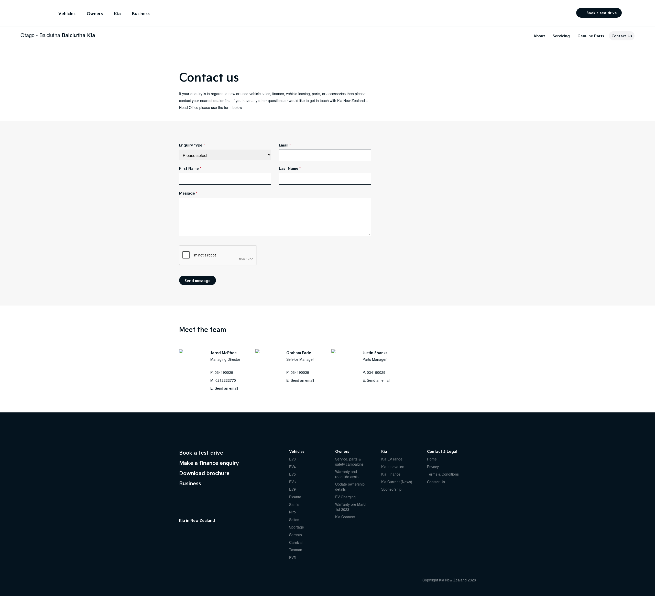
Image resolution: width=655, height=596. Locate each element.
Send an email (226, 388)
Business (141, 13)
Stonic (294, 504)
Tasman (295, 549)
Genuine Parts (590, 35)
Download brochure (204, 473)
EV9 (292, 489)
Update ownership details (350, 486)
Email (283, 145)
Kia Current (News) (396, 481)
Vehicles (66, 13)
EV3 (292, 459)
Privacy (433, 466)
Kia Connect (345, 516)
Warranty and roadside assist (347, 474)
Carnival (295, 542)
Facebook (181, 532)
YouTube (191, 532)
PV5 (292, 557)
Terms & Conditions (443, 474)
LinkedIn (212, 532)
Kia (33, 13)
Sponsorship (391, 489)
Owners (95, 13)
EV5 (292, 474)
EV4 (292, 466)
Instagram (202, 532)
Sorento (295, 534)
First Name (189, 168)
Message (187, 193)
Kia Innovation (392, 466)
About (539, 35)
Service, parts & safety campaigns (349, 461)
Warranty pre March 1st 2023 (351, 507)
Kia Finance (390, 474)
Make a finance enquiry (209, 462)
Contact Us (622, 35)
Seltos (294, 519)
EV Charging (345, 496)
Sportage (296, 527)
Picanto (295, 496)
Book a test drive (601, 12)
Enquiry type (190, 145)
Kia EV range (391, 459)
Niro (292, 511)
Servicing (561, 35)
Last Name (288, 168)
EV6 (292, 481)
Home (432, 459)
